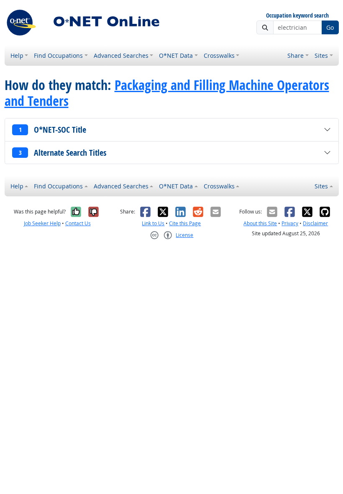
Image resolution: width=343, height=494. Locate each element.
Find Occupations (58, 55)
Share (295, 55)
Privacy (290, 223)
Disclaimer (315, 223)
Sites (321, 55)
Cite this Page (185, 223)
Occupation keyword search (297, 15)
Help (16, 55)
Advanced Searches (121, 55)
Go (330, 27)
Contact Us (78, 223)
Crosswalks (219, 55)
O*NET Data (176, 55)
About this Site (260, 223)
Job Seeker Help (42, 223)
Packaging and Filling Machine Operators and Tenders (167, 93)
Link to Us (153, 223)
